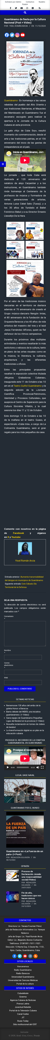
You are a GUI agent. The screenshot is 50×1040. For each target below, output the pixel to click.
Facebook (18, 533)
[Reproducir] (7, 767)
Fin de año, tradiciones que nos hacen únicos (31, 896)
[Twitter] (12, 35)
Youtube (16, 537)
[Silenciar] (37, 767)
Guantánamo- (11, 100)
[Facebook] (6, 35)
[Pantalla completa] (42, 767)
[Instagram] (17, 35)
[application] (25, 758)
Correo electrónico (7, 665)
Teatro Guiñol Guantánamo (28, 385)
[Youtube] (22, 35)
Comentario (7, 617)
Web (6, 678)
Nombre (7, 651)
